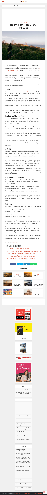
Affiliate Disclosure (36, 493)
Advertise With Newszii (28, 493)
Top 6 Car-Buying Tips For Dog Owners (17, 255)
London (29, 91)
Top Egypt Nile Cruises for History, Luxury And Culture (38, 276)
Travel (25, 22)
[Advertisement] (23, 14)
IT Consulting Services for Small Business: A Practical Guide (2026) (23, 458)
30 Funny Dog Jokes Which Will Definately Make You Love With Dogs (24, 251)
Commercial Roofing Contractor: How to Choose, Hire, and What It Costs (22, 472)
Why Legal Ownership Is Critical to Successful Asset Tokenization (23, 450)
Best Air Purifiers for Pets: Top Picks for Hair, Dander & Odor (23, 480)
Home (4, 5)
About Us (16, 493)
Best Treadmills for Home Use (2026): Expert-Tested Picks (23, 488)
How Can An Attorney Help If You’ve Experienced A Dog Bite (22, 256)
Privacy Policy (20, 493)
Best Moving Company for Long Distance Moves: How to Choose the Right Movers (23, 463)
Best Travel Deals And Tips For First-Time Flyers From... (17, 293)
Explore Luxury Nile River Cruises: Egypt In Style (17, 276)
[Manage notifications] (44, 492)
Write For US (42, 493)
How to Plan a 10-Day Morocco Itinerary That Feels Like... (17, 285)
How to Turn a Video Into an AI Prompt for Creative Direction (22, 476)
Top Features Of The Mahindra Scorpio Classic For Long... (38, 285)
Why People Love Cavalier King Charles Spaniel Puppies (21, 258)
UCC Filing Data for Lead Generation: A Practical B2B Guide (23, 454)
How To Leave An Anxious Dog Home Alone (18, 248)
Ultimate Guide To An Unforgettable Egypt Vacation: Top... (38, 294)
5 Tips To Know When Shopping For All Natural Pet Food (21, 253)
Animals (8, 5)
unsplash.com (16, 242)
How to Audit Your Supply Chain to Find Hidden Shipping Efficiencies (23, 484)
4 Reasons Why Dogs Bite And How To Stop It (18, 250)
